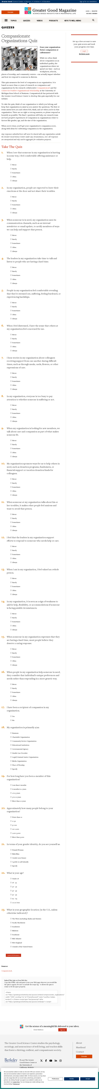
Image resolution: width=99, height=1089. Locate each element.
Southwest (16, 927)
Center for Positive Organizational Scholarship (20, 90)
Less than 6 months (19, 785)
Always (14, 180)
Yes (13, 716)
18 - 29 (14, 882)
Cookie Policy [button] (16, 1082)
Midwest (15, 930)
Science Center (18, 1)
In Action (37, 1)
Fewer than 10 (17, 817)
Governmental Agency (20, 749)
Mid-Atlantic (16, 938)
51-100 (14, 825)
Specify (14, 769)
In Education (46, 1)
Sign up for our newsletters (88, 1)
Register (94, 11)
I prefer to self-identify (20, 862)
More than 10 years (19, 801)
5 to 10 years (16, 797)
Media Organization (19, 761)
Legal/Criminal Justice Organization (25, 757)
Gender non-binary (19, 858)
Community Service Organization (24, 741)
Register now (84, 53)
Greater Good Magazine (50, 10)
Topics (14, 21)
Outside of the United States (22, 947)
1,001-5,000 (16, 833)
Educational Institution (20, 745)
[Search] (93, 20)
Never (14, 165)
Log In (84, 51)
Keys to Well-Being (72, 21)
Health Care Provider (20, 753)
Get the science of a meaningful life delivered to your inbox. (52, 1026)
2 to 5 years (16, 793)
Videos (40, 21)
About (79, 1042)
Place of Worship (18, 765)
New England (17, 943)
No (13, 720)
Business (15, 733)
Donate (10, 12)
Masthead (80, 1047)
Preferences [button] (16, 1084)
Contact (80, 1051)
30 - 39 (14, 886)
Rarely (14, 169)
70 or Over (16, 902)
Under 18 (15, 878)
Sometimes (16, 173)
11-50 (14, 821)
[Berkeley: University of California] (11, 1060)
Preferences (55, 1078)
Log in (87, 11)
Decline (72, 1078)
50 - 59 (14, 894)
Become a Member (91, 13)
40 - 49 (14, 891)
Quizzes (26, 21)
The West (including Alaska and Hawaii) (26, 919)
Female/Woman (17, 850)
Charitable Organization (21, 737)
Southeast (15, 934)
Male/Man (15, 854)
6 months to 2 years (19, 789)
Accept (88, 1078)
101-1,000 (15, 829)
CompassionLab (43, 88)
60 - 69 (14, 898)
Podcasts (53, 21)
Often (14, 177)
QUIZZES (8, 27)
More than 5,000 (18, 837)
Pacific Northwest (18, 923)
